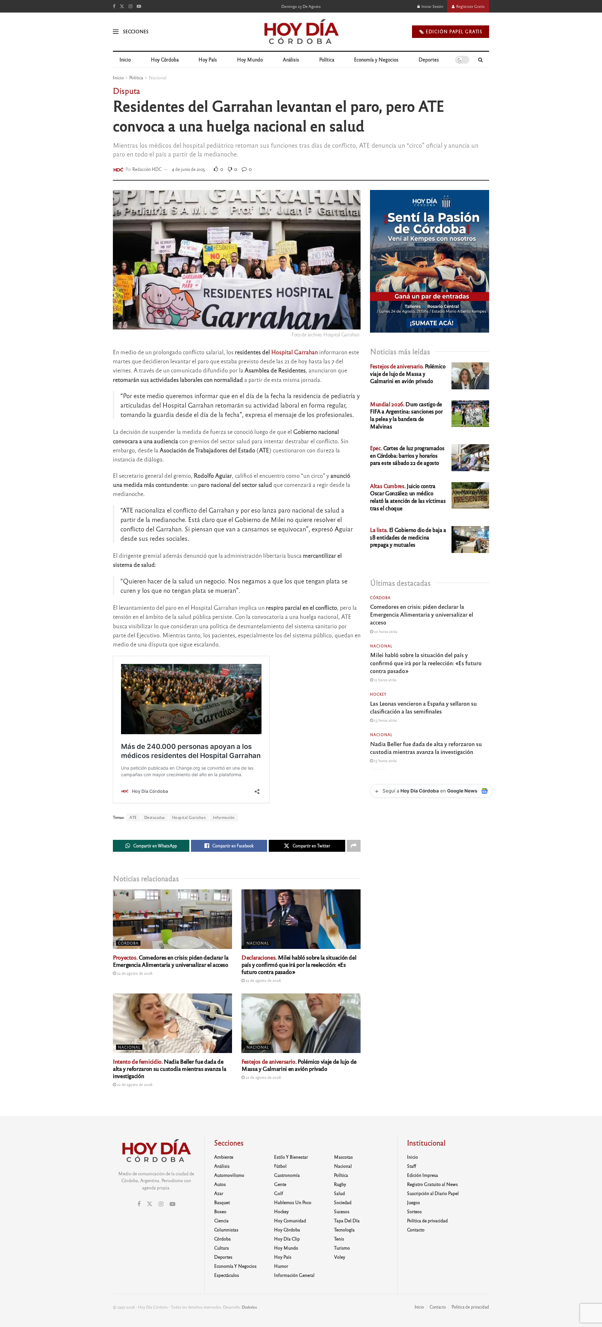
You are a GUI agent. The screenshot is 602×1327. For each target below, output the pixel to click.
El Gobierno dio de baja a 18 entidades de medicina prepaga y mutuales (408, 537)
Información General (294, 1275)
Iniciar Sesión (431, 6)
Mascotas (343, 1157)
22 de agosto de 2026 (134, 973)
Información (224, 817)
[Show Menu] (116, 31)
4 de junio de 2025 (188, 169)
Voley (339, 1257)
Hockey (378, 694)
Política (326, 59)
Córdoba (128, 943)
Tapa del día (347, 1220)
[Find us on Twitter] (122, 6)
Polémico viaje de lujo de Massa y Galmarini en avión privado (298, 1064)
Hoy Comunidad (290, 1220)
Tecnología (344, 1229)
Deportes (429, 59)
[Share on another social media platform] (354, 846)
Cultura (221, 1248)
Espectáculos (226, 1275)
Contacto (416, 1229)
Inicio (125, 59)
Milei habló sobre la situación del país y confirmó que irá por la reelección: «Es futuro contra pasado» (298, 964)
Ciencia (221, 1220)
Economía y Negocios (376, 59)
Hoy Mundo (250, 59)
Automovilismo (229, 1175)
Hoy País (207, 59)
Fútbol (280, 1166)
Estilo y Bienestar (291, 1157)
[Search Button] (480, 59)
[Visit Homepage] (301, 32)
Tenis (339, 1238)
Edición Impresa (422, 1175)
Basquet (222, 1202)
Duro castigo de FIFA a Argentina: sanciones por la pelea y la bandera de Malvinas (406, 415)
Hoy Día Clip (287, 1238)
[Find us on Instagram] (130, 6)
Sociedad (342, 1202)
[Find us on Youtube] (139, 6)
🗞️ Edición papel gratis (450, 31)
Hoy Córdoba (165, 59)
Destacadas (154, 817)
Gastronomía (287, 1175)
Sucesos (341, 1211)
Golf (278, 1193)
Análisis (291, 59)
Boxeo (220, 1211)
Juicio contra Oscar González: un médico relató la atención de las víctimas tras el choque (408, 497)
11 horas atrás (384, 679)
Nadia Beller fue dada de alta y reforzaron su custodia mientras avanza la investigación (169, 1068)
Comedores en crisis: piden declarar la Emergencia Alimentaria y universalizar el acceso (170, 960)
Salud (339, 1193)
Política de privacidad (427, 1220)
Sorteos (414, 1211)
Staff (411, 1166)
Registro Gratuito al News (432, 1184)
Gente (280, 1184)
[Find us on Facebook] (114, 6)
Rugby (340, 1184)
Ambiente (223, 1157)
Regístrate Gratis (469, 6)
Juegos (413, 1202)
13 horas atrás (385, 720)
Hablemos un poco (292, 1202)
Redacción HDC (147, 169)
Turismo (342, 1248)
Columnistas (226, 1229)
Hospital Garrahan (294, 351)
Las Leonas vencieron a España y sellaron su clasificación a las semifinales (423, 707)
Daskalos (249, 1306)
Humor (281, 1266)
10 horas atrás (385, 631)
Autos (220, 1184)
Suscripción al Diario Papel (433, 1193)
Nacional (157, 77)
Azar (218, 1193)
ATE (133, 817)
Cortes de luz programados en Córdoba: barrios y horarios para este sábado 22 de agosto (407, 455)
